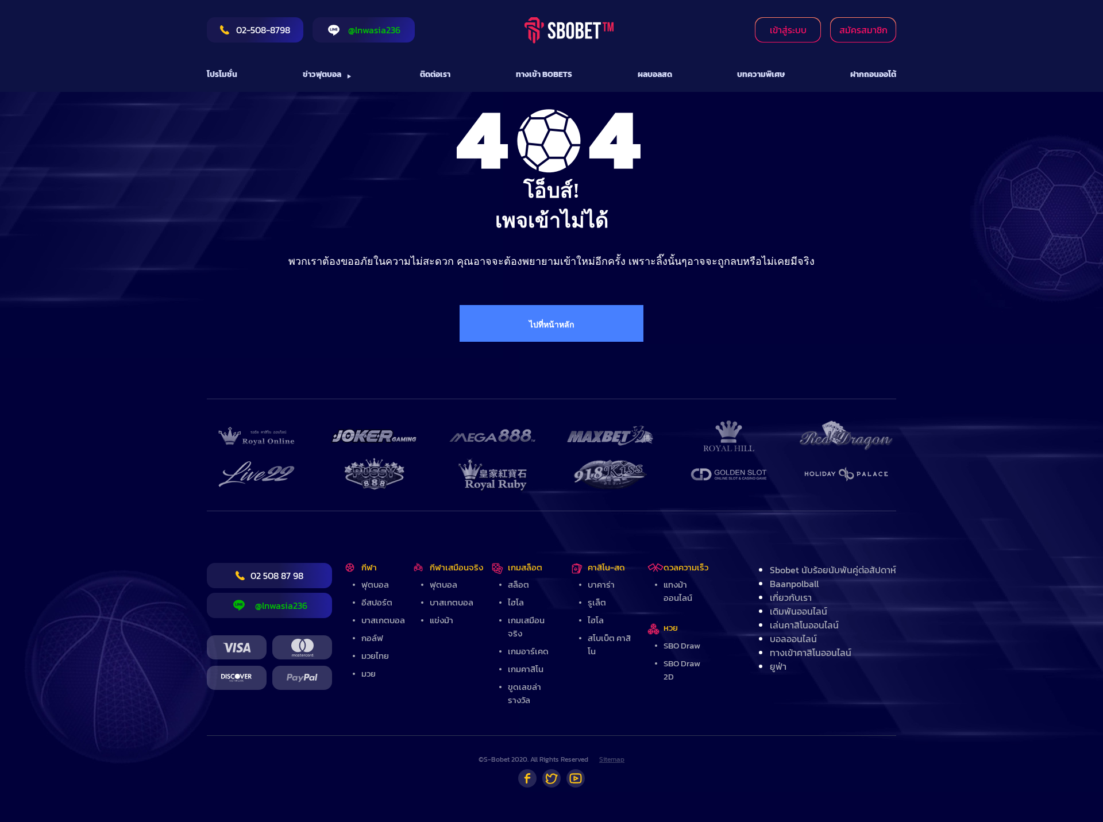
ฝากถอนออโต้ (873, 74)
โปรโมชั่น (222, 74)
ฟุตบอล (375, 584)
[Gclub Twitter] (551, 778)
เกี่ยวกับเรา (791, 597)
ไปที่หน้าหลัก (551, 325)
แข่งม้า (441, 620)
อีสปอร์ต (376, 602)
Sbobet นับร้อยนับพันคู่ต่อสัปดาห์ (833, 570)
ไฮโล (516, 602)
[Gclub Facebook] (527, 778)
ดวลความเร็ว (686, 567)
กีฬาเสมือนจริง (456, 567)
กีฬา (369, 567)
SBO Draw (682, 645)
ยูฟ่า (778, 666)
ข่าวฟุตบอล (322, 74)
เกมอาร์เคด (528, 651)
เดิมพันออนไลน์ (798, 611)
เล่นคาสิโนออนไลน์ (804, 625)
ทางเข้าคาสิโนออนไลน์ (810, 652)
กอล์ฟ (372, 638)
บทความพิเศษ (761, 74)
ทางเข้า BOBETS (544, 74)
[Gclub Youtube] (575, 778)
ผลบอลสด (655, 74)
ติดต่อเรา (435, 74)
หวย (671, 627)
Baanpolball (794, 584)
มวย (368, 673)
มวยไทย (375, 655)
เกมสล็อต (525, 567)
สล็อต (518, 584)
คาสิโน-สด (606, 567)
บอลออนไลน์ (793, 639)
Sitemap (611, 759)
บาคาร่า (601, 584)
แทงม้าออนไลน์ (678, 591)
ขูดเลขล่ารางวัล (524, 693)
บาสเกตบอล (383, 620)
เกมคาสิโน (525, 669)
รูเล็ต (597, 602)
